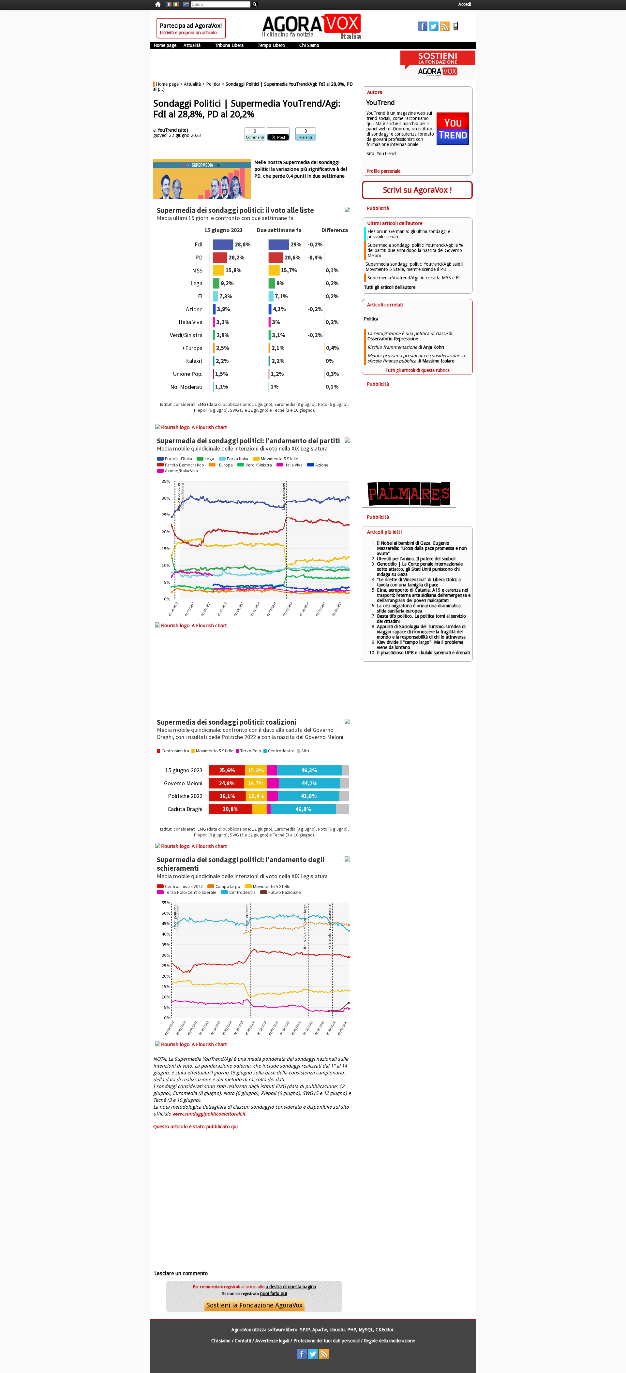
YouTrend (167, 130)
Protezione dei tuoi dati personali (326, 1340)
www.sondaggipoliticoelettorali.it (208, 1114)
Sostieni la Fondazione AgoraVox (254, 1305)
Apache (319, 1329)
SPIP (305, 1329)
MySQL (366, 1329)
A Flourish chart (209, 427)
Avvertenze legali (272, 1340)
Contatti (243, 1340)
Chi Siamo (309, 45)
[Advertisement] (254, 1197)
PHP (351, 1329)
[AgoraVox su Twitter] (434, 29)
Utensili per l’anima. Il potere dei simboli (416, 558)
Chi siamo (221, 1340)
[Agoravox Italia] (176, 4)
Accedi (464, 4)
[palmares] (409, 506)
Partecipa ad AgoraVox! (191, 25)
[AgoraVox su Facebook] (422, 29)
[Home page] (313, 37)
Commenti (255, 137)
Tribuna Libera (229, 45)
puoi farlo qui (273, 1293)
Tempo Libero (271, 45)
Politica (213, 84)
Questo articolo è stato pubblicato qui (195, 1126)
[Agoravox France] (168, 4)
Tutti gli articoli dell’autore (389, 287)
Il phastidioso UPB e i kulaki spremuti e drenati (423, 652)
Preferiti (305, 137)
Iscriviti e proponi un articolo (188, 32)
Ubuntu (337, 1329)
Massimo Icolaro (438, 360)
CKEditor (385, 1329)
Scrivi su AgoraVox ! (417, 190)
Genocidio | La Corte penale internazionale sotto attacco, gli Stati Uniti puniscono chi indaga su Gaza (420, 569)
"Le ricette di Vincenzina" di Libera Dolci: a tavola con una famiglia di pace (419, 582)
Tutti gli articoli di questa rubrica (417, 370)
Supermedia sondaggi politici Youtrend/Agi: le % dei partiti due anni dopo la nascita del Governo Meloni (415, 250)
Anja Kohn (433, 347)
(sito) (183, 130)
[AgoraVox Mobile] (456, 29)
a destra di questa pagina (291, 1286)
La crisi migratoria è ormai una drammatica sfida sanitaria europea (419, 608)
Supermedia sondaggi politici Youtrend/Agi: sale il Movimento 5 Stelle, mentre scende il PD (414, 266)
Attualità (192, 45)
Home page (165, 45)
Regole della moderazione (389, 1340)
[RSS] (445, 29)
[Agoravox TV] (184, 4)
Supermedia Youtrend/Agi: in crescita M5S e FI (413, 277)
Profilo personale (383, 171)
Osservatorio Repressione (392, 338)
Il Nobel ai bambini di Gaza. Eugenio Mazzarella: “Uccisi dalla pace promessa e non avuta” (422, 548)
